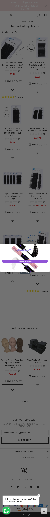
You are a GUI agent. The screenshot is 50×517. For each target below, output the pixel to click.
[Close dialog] (48, 245)
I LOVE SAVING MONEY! (25, 261)
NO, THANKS (25, 265)
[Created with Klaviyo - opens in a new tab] (25, 273)
